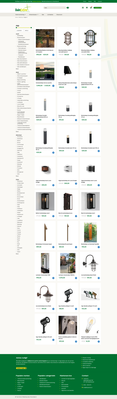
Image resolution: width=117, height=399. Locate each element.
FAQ (95, 1)
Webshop (21, 17)
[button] (20, 14)
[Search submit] (68, 8)
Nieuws (90, 1)
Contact (100, 1)
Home (16, 17)
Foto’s (84, 1)
